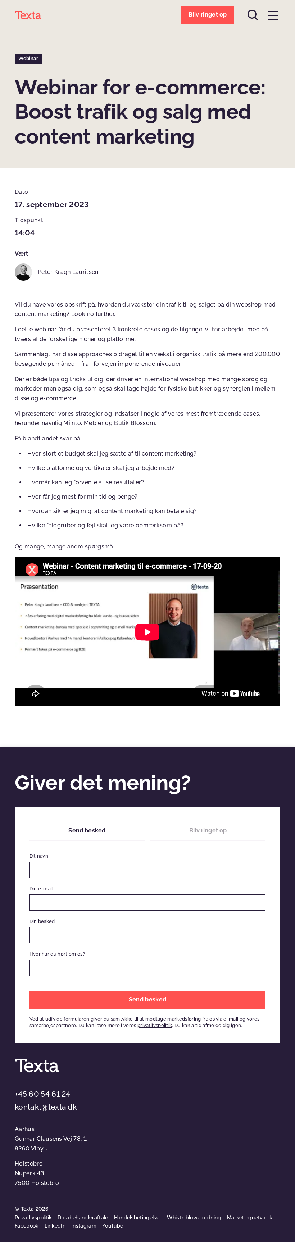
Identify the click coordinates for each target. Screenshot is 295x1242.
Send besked (86, 830)
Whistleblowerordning (194, 1217)
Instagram (83, 1226)
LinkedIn (55, 1226)
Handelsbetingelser (138, 1217)
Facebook (27, 1226)
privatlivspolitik (154, 1025)
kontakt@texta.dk (46, 1106)
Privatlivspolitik (33, 1217)
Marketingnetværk (249, 1217)
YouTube (112, 1226)
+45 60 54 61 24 (43, 1093)
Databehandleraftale (83, 1217)
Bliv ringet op (208, 830)
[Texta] (28, 15)
